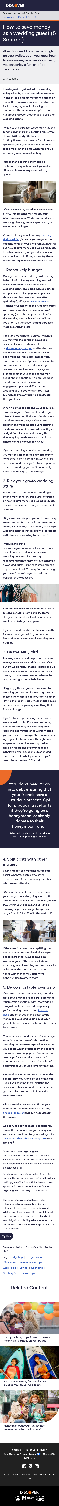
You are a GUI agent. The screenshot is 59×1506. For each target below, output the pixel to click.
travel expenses (39, 301)
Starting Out (10, 1273)
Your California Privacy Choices (20, 1454)
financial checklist (14, 1112)
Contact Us (49, 1454)
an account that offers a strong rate (24, 1138)
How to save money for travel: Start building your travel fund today (25, 1383)
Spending (37, 1267)
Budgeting (16, 1257)
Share (8, 1236)
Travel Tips (28, 1273)
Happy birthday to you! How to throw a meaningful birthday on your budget (27, 1339)
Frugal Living (34, 1257)
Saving (24, 1267)
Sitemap (16, 1449)
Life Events (9, 1262)
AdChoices (29, 1458)
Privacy (43, 1449)
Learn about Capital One (18, 17)
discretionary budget (19, 348)
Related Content (29, 1288)
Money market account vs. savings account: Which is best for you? (24, 1427)
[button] (3, 5)
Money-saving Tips (31, 1262)
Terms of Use (30, 1449)
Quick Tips (9, 1267)
